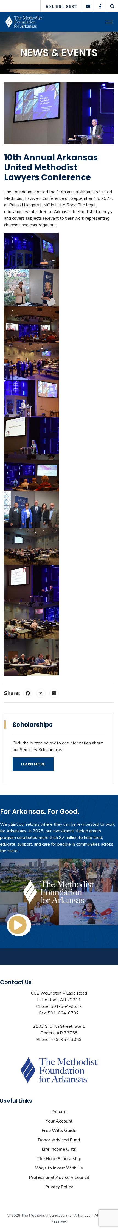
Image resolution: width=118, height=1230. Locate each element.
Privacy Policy (59, 1187)
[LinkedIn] (54, 693)
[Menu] (110, 22)
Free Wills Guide (59, 1130)
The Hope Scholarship (59, 1159)
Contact (88, 6)
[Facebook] (27, 693)
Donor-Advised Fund (59, 1140)
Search (112, 6)
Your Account (59, 1121)
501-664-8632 (61, 7)
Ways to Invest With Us (59, 1168)
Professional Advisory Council (59, 1177)
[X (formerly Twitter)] (41, 693)
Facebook (100, 6)
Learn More (33, 764)
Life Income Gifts (59, 1149)
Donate (59, 1112)
